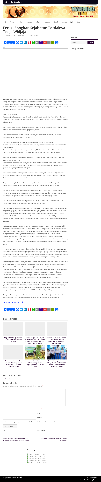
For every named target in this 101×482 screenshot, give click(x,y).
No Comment (34, 35)
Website (39, 417)
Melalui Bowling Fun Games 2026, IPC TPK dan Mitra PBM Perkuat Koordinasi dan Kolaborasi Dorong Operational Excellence (56, 364)
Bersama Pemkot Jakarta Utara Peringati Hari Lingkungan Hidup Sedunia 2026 (35, 363)
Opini (72, 22)
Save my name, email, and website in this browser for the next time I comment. (30, 422)
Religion (38, 22)
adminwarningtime (10, 35)
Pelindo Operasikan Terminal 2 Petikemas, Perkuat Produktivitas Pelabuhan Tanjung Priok (56, 340)
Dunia (20, 22)
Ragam (64, 22)
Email (39, 413)
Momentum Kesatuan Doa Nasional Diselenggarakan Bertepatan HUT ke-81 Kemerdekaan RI (13, 363)
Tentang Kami (16, 2)
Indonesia (28, 22)
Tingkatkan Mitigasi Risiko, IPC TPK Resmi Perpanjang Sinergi (13, 339)
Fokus (12, 22)
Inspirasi (48, 22)
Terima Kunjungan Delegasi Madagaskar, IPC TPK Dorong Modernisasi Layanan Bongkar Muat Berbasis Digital (35, 340)
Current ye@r (41, 430)
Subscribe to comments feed (13, 379)
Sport (79, 22)
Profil (56, 22)
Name (39, 409)
